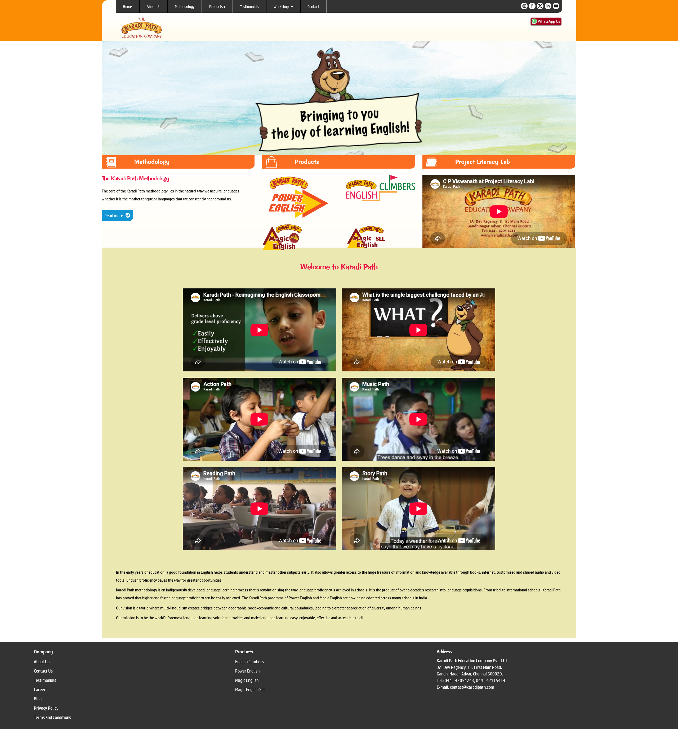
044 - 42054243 (459, 680)
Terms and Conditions (52, 717)
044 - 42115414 (490, 680)
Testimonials (249, 6)
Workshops (283, 6)
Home (127, 6)
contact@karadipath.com (472, 687)
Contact (313, 6)
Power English (247, 671)
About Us (153, 6)
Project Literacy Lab (482, 162)
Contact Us (43, 671)
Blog (38, 699)
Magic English (246, 680)
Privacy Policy (46, 708)
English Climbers (249, 661)
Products (217, 6)
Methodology (185, 6)
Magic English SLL (250, 689)
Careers (40, 689)
